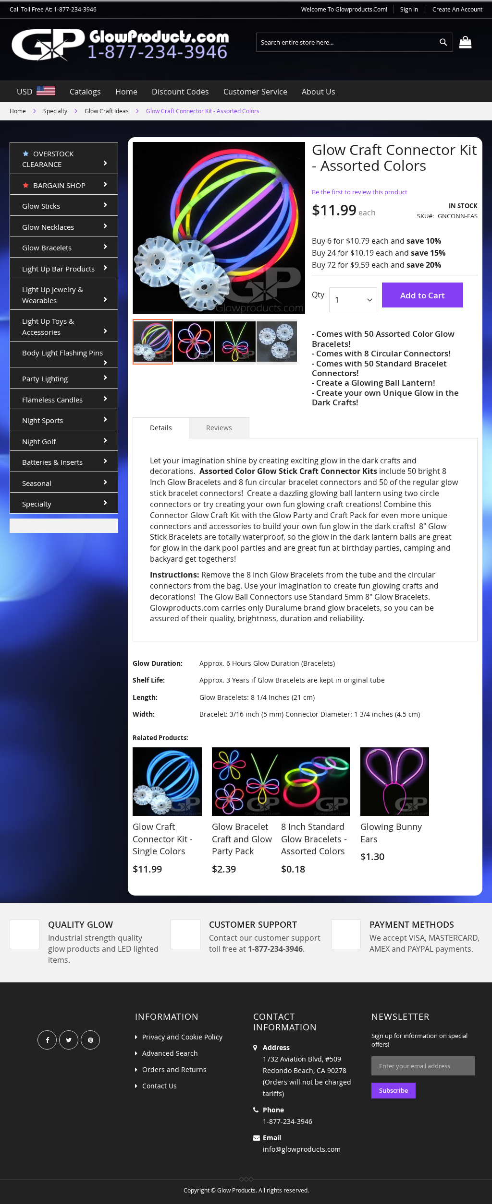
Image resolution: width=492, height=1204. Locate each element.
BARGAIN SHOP (57, 185)
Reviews (219, 427)
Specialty (55, 111)
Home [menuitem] (126, 91)
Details (161, 427)
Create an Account (457, 9)
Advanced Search (170, 1053)
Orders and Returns (174, 1069)
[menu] (246, 91)
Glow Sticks (41, 206)
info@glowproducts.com (302, 1149)
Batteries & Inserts (52, 462)
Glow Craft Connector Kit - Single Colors (163, 839)
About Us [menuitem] (318, 91)
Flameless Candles (52, 399)
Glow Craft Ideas (107, 111)
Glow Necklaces (48, 227)
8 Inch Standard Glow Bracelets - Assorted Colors (314, 839)
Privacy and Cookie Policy (182, 1036)
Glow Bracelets (47, 247)
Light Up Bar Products (58, 268)
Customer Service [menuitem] (255, 91)
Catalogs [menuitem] (85, 91)
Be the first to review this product (359, 192)
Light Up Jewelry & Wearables (52, 294)
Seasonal (36, 483)
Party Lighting (45, 378)
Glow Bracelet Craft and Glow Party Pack (242, 839)
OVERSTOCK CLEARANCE (48, 159)
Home (18, 111)
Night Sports (42, 420)
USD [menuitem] (27, 91)
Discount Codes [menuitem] (180, 91)
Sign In (409, 9)
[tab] (161, 427)
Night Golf (39, 441)
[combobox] (354, 42)
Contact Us (159, 1085)
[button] (194, 342)
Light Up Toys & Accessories (48, 326)
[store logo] (128, 44)
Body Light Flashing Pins (62, 352)
